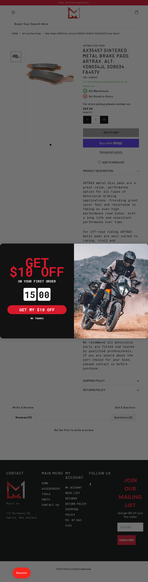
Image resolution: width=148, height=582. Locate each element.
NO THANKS (37, 318)
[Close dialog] (4, 248)
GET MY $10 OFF (37, 309)
